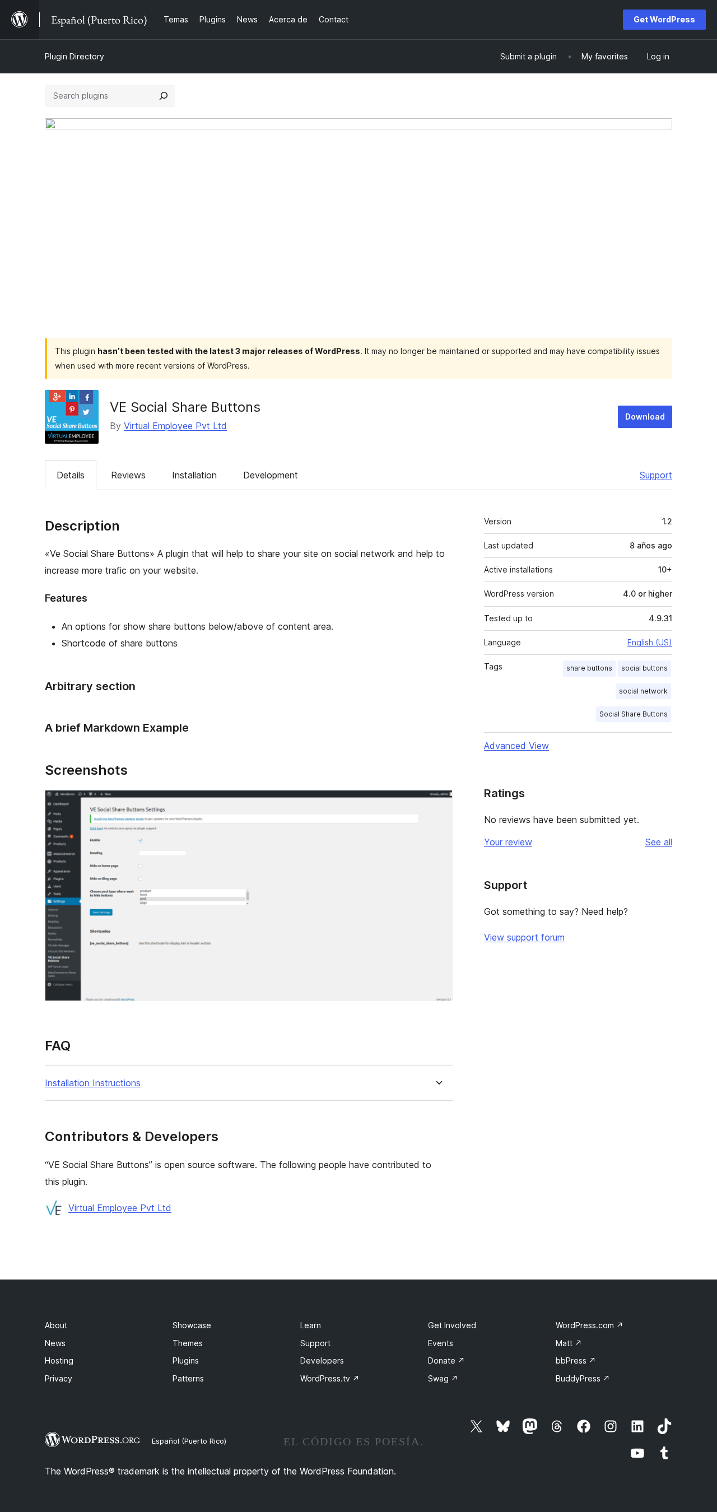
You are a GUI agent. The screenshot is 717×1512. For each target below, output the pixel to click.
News (55, 1343)
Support (656, 475)
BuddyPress (583, 1378)
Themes (188, 1343)
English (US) (649, 642)
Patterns (188, 1378)
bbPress (576, 1360)
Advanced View (516, 745)
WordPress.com (589, 1325)
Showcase (192, 1325)
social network (643, 691)
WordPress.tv (330, 1378)
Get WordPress (664, 19)
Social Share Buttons (633, 714)
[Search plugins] (163, 96)
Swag (443, 1378)
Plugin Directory (74, 56)
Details (71, 475)
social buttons (644, 668)
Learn (310, 1325)
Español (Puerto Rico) (189, 1440)
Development (270, 475)
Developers (322, 1360)
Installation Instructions (93, 1083)
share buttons (589, 668)
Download (645, 416)
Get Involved (452, 1325)
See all (658, 842)
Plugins (186, 1360)
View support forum (524, 937)
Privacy (58, 1378)
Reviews (128, 475)
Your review (508, 842)
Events (440, 1343)
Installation (194, 475)
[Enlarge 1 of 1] (437, 805)
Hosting (59, 1360)
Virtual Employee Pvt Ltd (175, 425)
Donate (446, 1360)
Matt (569, 1343)
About (56, 1325)
